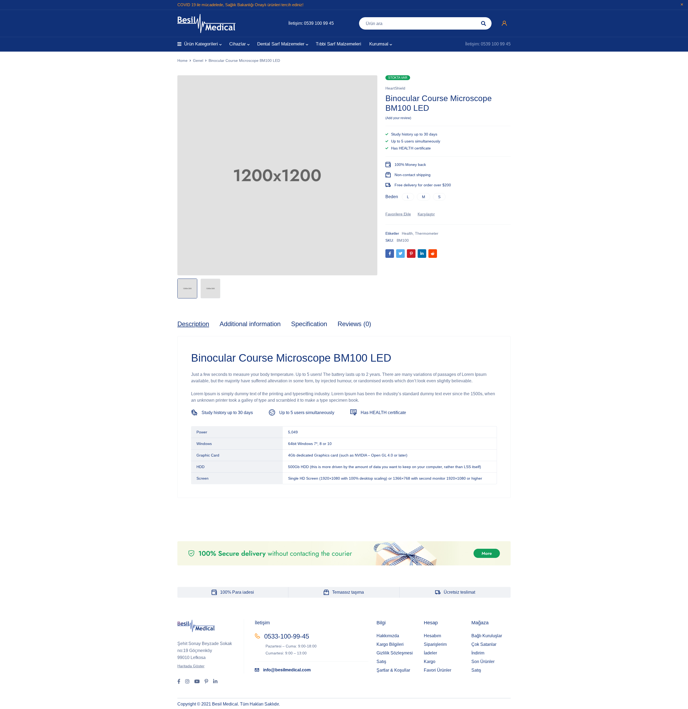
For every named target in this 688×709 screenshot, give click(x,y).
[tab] (193, 324)
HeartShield (395, 88)
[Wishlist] (398, 214)
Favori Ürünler (437, 670)
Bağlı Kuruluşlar (486, 635)
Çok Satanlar (483, 644)
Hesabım (432, 635)
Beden (391, 196)
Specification (309, 323)
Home (182, 60)
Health (407, 233)
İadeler (430, 653)
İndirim (477, 653)
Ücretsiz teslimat (459, 592)
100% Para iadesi (237, 592)
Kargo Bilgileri (390, 644)
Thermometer (426, 233)
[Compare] (426, 214)
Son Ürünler (482, 661)
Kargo (429, 661)
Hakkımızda (388, 635)
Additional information (250, 323)
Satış (381, 661)
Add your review (398, 118)
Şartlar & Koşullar (393, 670)
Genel (198, 60)
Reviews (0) (354, 323)
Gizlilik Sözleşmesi (395, 653)
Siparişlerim (435, 644)
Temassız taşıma (348, 592)
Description (193, 323)
